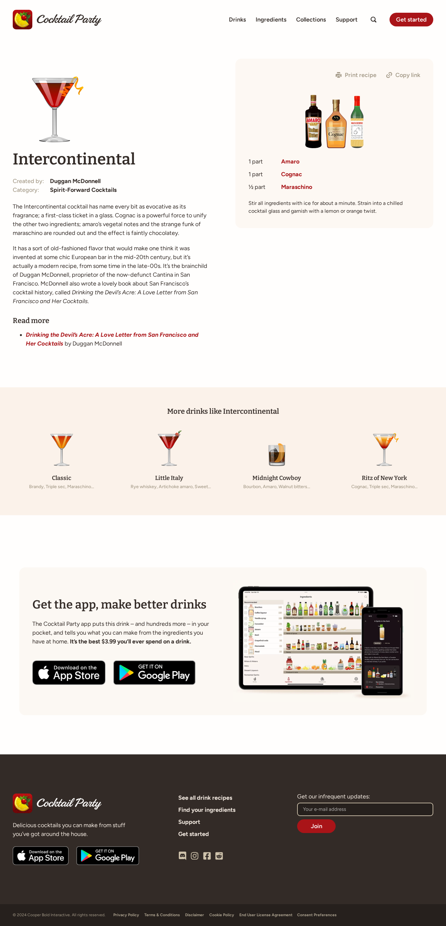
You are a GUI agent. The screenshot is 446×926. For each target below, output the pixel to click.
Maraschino (296, 187)
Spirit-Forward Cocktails (83, 189)
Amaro (290, 161)
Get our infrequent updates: (333, 797)
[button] (356, 75)
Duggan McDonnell (75, 181)
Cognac (291, 174)
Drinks (237, 19)
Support (347, 19)
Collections (311, 19)
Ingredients (271, 19)
